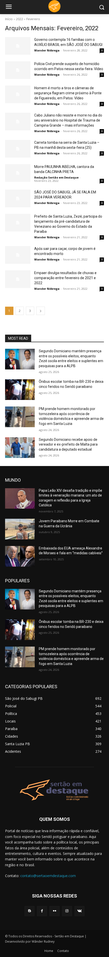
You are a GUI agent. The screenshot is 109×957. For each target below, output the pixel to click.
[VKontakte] (79, 911)
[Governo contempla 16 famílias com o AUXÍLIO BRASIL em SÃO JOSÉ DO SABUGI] (17, 46)
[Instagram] (67, 911)
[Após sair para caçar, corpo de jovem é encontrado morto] (17, 255)
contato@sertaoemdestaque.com (48, 875)
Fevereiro (33, 19)
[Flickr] (54, 911)
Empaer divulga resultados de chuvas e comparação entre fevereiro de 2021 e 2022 (65, 278)
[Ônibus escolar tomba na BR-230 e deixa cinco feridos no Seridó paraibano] (20, 389)
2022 (19, 19)
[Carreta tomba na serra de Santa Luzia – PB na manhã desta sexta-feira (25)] (17, 149)
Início (9, 19)
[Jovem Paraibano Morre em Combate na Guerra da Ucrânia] (20, 529)
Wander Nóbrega (47, 50)
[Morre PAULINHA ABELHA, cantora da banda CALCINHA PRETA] (17, 173)
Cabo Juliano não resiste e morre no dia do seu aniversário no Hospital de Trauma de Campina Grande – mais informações (68, 120)
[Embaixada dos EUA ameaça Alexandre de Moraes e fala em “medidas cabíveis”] (20, 556)
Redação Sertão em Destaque (56, 177)
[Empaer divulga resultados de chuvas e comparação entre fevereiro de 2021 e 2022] (17, 279)
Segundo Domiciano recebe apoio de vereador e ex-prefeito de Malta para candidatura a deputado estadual (68, 444)
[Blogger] (29, 911)
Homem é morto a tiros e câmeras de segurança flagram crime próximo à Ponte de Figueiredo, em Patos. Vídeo (68, 93)
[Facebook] (42, 911)
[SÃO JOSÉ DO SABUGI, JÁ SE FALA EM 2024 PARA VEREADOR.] (17, 198)
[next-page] (40, 311)
